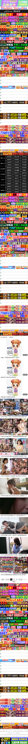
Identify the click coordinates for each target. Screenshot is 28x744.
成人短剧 (24, 189)
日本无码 (24, 156)
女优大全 (17, 181)
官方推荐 (3, 174)
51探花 (24, 178)
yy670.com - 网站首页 (12, 11)
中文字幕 (17, 162)
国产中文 (9, 189)
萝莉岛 (24, 181)
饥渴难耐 (17, 167)
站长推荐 (3, 168)
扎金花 (16, 175)
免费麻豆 (9, 186)
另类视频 (24, 164)
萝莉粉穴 (17, 186)
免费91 (16, 183)
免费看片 (9, 183)
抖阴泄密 (24, 186)
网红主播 (17, 156)
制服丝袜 (17, 164)
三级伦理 (9, 162)
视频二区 (3, 163)
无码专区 (3, 185)
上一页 (7, 579)
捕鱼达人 (9, 173)
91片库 (9, 181)
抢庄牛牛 (17, 173)
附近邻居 (9, 167)
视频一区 (3, 158)
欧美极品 (17, 159)
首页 (3, 579)
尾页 (14, 581)
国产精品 (9, 156)
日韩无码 (24, 191)
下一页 (20, 579)
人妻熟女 (9, 164)
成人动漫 (24, 159)
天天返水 (24, 175)
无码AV (3, 179)
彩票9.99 (9, 175)
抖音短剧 (9, 178)
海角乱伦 (24, 183)
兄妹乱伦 (17, 189)
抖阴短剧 (17, 191)
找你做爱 (24, 167)
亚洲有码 (9, 159)
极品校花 (9, 191)
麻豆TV (17, 178)
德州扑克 (24, 173)
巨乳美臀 (24, 162)
